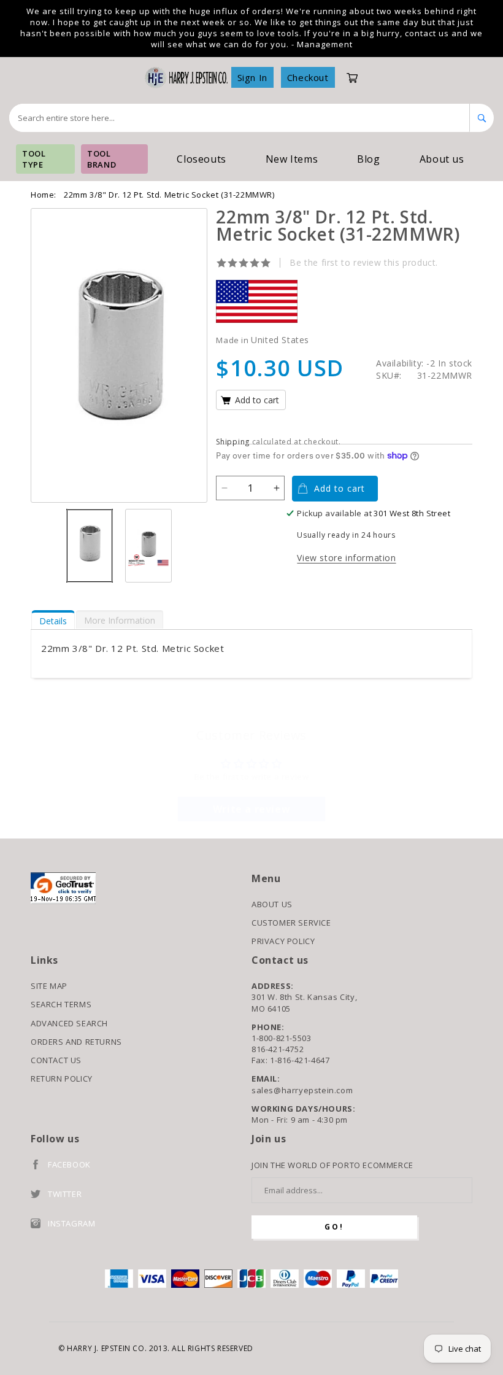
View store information (346, 558)
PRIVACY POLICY (283, 941)
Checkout (308, 77)
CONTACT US (56, 1060)
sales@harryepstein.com (302, 1090)
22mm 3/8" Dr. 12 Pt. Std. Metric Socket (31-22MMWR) (169, 194)
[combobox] (239, 118)
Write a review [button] (251, 809)
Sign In (252, 77)
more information (119, 620)
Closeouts (201, 159)
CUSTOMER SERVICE (291, 922)
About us (442, 159)
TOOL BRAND (101, 159)
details (53, 621)
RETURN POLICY (62, 1078)
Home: (43, 194)
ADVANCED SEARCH (69, 1023)
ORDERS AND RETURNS (76, 1041)
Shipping (233, 441)
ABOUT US (272, 904)
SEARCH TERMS (61, 1004)
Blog (368, 159)
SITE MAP (49, 985)
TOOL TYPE (33, 159)
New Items (292, 159)
